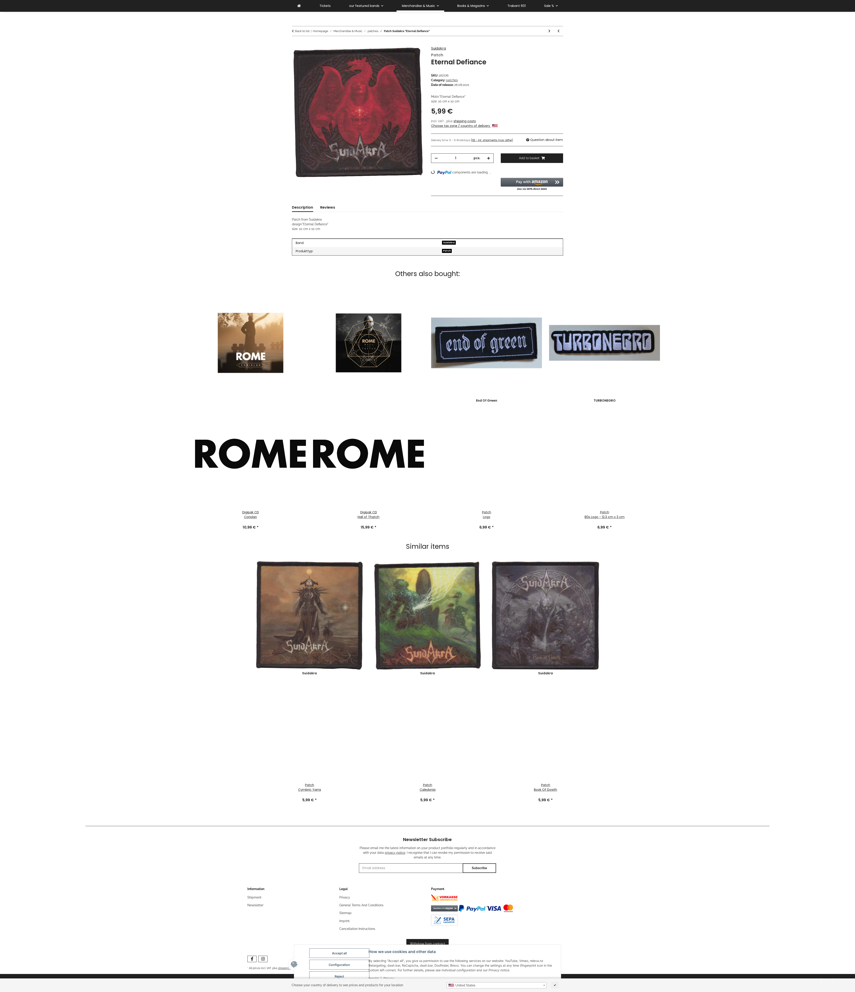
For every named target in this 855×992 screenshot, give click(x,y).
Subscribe (479, 868)
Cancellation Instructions (357, 929)
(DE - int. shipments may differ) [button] (492, 140)
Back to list (302, 31)
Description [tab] (302, 207)
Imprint (344, 921)
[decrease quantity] (436, 158)
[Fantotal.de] (299, 6)
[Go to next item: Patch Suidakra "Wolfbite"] (549, 31)
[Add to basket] (295, 43)
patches (452, 80)
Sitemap (345, 913)
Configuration (339, 965)
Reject (339, 976)
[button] (532, 184)
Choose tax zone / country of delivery (461, 126)
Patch (447, 250)
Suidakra (438, 48)
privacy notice (395, 852)
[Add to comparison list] (414, 55)
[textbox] (496, 985)
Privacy (344, 897)
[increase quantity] (488, 158)
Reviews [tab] (327, 207)
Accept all (339, 953)
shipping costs (465, 121)
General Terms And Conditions (361, 905)
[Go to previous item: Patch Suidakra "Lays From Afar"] (558, 31)
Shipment (254, 897)
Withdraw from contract (427, 943)
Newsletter (255, 905)
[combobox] (496, 985)
